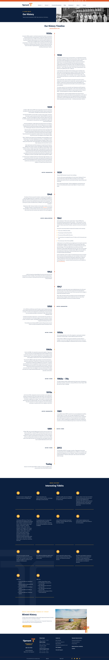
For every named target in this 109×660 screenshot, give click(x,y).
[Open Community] (73, 5)
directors (45, 207)
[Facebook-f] (72, 658)
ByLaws (47, 658)
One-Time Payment (77, 0)
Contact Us (58, 638)
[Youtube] (77, 658)
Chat (82, 0)
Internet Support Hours (44, 648)
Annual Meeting (62, 261)
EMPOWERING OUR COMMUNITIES (29, 644)
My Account (71, 0)
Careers (73, 648)
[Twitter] (74, 658)
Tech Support (58, 647)
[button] (85, 0)
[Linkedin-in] (80, 658)
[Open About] (79, 5)
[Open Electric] (41, 5)
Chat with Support (59, 649)
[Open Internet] (48, 5)
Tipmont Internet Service (77, 638)
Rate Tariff (61, 658)
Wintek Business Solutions (77, 646)
